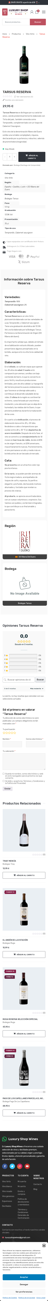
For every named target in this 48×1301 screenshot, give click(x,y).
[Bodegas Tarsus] (25, 586)
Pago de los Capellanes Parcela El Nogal (24, 1098)
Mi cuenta (22, 1181)
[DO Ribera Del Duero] (25, 541)
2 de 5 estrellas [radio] (6, 732)
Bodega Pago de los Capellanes (16, 1101)
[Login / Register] (31, 11)
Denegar (24, 1284)
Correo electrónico (34, 739)
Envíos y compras (21, 1192)
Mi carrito (22, 1186)
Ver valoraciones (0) (24, 97)
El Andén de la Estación (15, 940)
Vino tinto (9, 178)
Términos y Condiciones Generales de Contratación (23, 1213)
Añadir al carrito (33, 156)
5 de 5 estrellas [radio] (14, 732)
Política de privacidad (26, 1298)
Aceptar (24, 1277)
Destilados (6, 1206)
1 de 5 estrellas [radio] (4, 732)
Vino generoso (8, 1196)
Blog (35, 1189)
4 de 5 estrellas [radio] (12, 732)
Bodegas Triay (9, 864)
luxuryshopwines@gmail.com (17, 1237)
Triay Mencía (9, 861)
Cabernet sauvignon (24, 233)
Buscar (38, 22)
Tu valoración (9, 751)
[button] (44, 1245)
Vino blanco (7, 1186)
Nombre (7, 739)
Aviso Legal (40, 1298)
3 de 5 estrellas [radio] (9, 732)
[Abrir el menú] (44, 12)
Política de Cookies (10, 1298)
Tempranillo (9, 233)
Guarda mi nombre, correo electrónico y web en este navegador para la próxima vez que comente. (24, 776)
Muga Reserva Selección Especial (20, 1019)
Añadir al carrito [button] (26, 875)
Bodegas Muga (9, 943)
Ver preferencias (24, 1292)
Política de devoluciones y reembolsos (23, 1202)
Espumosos (7, 1201)
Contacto (37, 1184)
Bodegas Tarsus (11, 199)
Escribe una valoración (14, 100)
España (8, 187)
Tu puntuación (9, 729)
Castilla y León (19, 187)
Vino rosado (7, 1191)
